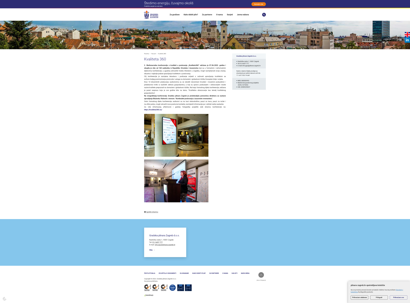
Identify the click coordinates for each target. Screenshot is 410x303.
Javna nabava (243, 14)
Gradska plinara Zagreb (151, 14)
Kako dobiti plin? (191, 14)
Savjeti (230, 14)
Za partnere (207, 14)
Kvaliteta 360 (162, 53)
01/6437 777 (244, 63)
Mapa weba (245, 273)
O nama (219, 14)
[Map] (205, 242)
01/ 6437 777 (157, 242)
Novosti (153, 53)
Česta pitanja (149, 273)
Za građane (175, 14)
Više (151, 250)
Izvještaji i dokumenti (167, 273)
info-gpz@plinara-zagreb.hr (251, 66)
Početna (146, 53)
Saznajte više (258, 4)
